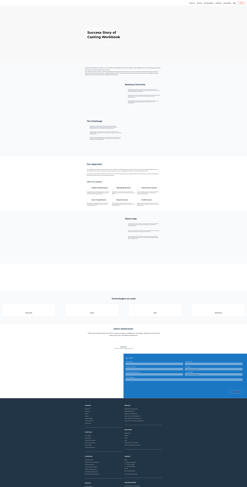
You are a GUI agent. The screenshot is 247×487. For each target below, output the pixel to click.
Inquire (241, 3)
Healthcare (127, 433)
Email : (130, 474)
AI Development (89, 459)
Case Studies (227, 3)
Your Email (189, 361)
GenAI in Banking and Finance (132, 445)
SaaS (125, 440)
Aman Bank (88, 435)
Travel (126, 438)
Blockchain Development (131, 409)
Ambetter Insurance (90, 440)
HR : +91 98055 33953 (129, 471)
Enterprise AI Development (92, 474)
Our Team (87, 411)
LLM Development (90, 464)
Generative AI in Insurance (131, 442)
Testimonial (88, 423)
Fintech (126, 435)
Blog (234, 3)
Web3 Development (129, 411)
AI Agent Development (91, 469)
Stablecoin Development (130, 413)
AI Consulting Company (91, 467)
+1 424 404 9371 (130, 464)
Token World (88, 445)
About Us (87, 409)
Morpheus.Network (90, 447)
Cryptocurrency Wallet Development (134, 420)
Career (86, 413)
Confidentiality (88, 418)
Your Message (130, 377)
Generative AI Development (92, 462)
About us (192, 3)
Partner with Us (89, 420)
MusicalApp (88, 438)
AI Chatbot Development (91, 471)
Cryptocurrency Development (132, 416)
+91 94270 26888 (130, 466)
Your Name (129, 361)
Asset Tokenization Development (133, 418)
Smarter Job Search (90, 442)
